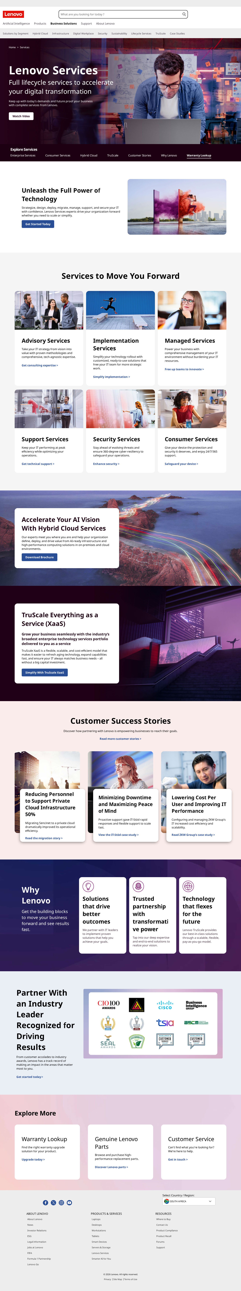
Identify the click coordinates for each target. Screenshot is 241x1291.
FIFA (29, 1253)
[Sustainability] (128, 33)
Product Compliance (167, 1230)
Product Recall (163, 1236)
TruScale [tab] (112, 155)
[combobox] (120, 14)
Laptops (96, 1219)
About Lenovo (34, 1219)
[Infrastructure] (70, 33)
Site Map (117, 1279)
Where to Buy (163, 1219)
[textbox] (189, 1201)
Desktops (97, 1224)
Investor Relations (36, 1230)
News (30, 1224)
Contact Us (162, 1224)
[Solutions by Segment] (30, 33)
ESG (29, 1236)
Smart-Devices (99, 1241)
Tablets (95, 1236)
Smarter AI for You (101, 1258)
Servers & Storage (101, 1247)
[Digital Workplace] (95, 33)
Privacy (107, 1279)
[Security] (109, 33)
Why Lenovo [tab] (169, 155)
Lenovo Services (100, 1253)
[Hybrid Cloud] (49, 33)
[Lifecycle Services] (153, 33)
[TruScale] (167, 33)
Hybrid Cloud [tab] (88, 155)
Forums (160, 1241)
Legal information (36, 1241)
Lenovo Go (33, 1264)
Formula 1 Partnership (39, 1258)
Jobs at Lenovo (35, 1247)
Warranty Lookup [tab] (199, 155)
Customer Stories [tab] (139, 155)
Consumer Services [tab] (57, 155)
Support (160, 1247)
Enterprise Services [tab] (22, 155)
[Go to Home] (13, 14)
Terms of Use (130, 1279)
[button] (184, 14)
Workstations (99, 1230)
